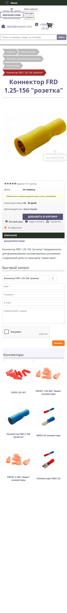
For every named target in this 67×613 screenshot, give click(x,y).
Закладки (29, 13)
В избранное (15, 227)
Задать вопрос (36, 221)
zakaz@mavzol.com (19, 26)
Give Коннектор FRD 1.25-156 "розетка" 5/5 (15, 183)
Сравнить (29, 17)
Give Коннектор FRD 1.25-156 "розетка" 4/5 (13, 183)
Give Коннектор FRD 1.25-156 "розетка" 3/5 (10, 183)
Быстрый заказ (16, 222)
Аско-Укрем (30, 209)
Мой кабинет (31, 9)
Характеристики (14, 241)
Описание (10, 235)
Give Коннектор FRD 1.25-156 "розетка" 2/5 (8, 183)
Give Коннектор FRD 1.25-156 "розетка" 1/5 (5, 183)
